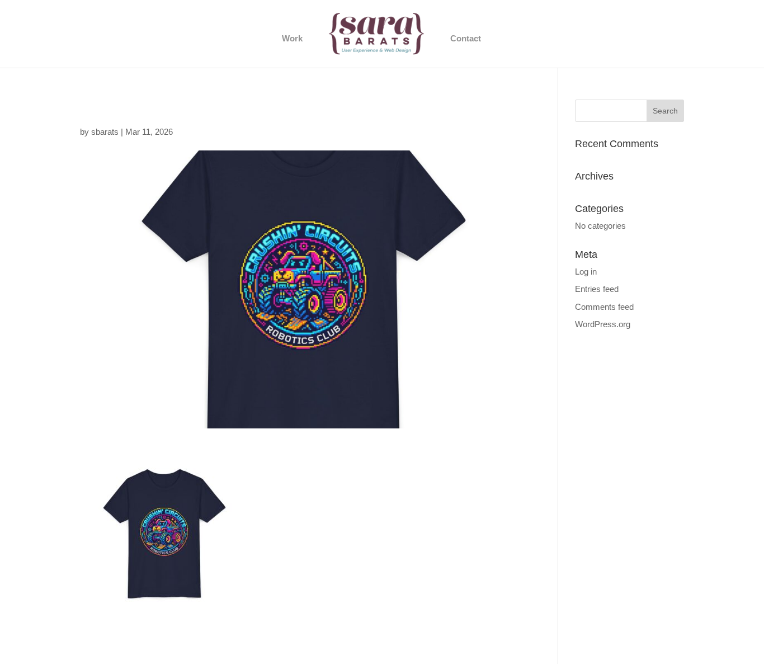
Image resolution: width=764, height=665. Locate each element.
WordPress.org (602, 324)
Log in (586, 271)
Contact (465, 38)
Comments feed (604, 307)
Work (292, 38)
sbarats (105, 131)
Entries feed (597, 289)
